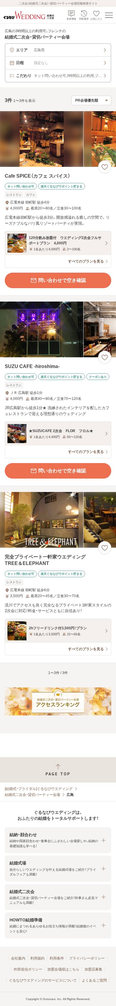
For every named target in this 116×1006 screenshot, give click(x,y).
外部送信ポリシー (28, 969)
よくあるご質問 (94, 980)
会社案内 (18, 958)
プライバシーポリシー (87, 958)
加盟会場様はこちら (63, 969)
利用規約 (37, 958)
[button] (58, 840)
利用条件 (57, 958)
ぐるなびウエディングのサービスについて (43, 980)
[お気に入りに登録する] (104, 166)
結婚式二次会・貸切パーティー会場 (32, 795)
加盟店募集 (93, 969)
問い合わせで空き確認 (62, 280)
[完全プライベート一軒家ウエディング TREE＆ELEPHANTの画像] (58, 520)
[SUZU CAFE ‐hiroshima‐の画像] (58, 329)
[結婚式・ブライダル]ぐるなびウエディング (39, 789)
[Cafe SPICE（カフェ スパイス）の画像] (58, 139)
